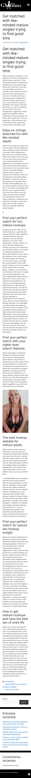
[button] (28, 5)
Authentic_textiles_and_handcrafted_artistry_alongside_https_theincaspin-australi (15, 745)
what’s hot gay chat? (12, 689)
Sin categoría (9, 681)
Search (5, 699)
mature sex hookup (15, 472)
